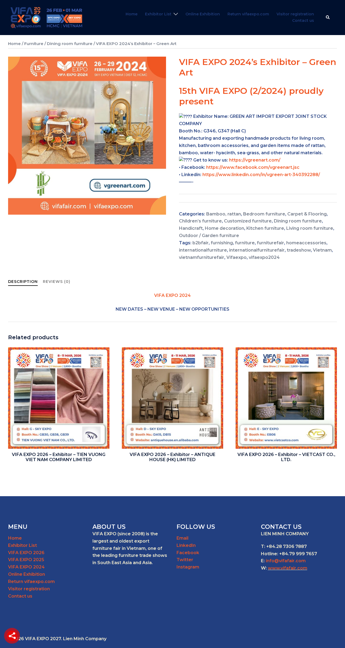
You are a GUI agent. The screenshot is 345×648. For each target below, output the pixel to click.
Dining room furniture (69, 43)
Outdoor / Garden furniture (209, 235)
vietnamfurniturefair (201, 257)
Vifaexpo (236, 257)
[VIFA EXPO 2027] (46, 17)
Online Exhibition (202, 14)
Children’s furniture (200, 221)
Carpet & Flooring (307, 214)
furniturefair (270, 242)
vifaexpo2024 (264, 257)
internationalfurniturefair (257, 250)
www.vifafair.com (287, 568)
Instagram (188, 567)
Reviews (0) (56, 281)
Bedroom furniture (264, 214)
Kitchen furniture (265, 228)
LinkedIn (186, 545)
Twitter (185, 559)
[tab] (23, 281)
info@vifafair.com (286, 560)
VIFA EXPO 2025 (26, 559)
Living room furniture (309, 228)
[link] (252, 167)
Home (131, 14)
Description (23, 281)
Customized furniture (248, 221)
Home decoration (224, 228)
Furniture (33, 43)
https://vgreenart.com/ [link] (254, 160)
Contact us (303, 20)
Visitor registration (295, 14)
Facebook (188, 552)
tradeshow (299, 250)
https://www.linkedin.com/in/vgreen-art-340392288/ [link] (261, 174)
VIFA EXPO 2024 (26, 567)
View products (59, 461)
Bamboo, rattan (223, 214)
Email (182, 538)
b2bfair (200, 242)
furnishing (222, 242)
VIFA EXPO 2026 (26, 552)
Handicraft (191, 228)
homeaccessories (306, 242)
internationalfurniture (203, 250)
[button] (328, 17)
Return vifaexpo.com (248, 14)
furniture (245, 242)
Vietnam (322, 250)
